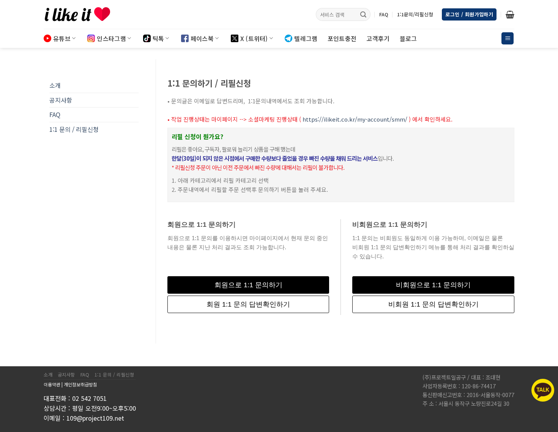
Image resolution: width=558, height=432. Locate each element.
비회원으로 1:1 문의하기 (433, 285)
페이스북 (202, 38)
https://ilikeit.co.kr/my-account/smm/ (355, 119)
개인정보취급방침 (80, 384)
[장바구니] (510, 14)
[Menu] (507, 38)
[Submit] (363, 14)
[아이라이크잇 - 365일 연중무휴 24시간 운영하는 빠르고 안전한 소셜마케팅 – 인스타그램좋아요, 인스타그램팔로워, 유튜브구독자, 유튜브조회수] (82, 14)
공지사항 (60, 99)
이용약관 (52, 384)
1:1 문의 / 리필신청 (74, 129)
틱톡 (158, 38)
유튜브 (62, 38)
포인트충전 (342, 38)
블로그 (408, 38)
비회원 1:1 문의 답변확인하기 (433, 304)
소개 (55, 85)
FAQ (383, 14)
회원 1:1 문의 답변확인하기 (248, 304)
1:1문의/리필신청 (415, 14)
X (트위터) (254, 38)
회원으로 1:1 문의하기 (248, 285)
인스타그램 (111, 38)
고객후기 (377, 38)
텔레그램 (305, 38)
